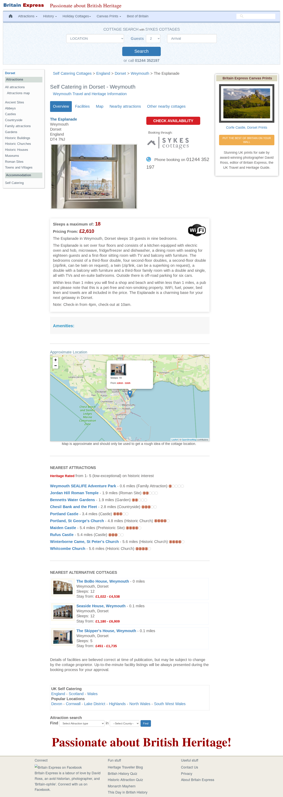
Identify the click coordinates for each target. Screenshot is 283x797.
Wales (92, 694)
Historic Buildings (17, 138)
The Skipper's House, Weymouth (106, 631)
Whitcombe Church (67, 548)
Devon (56, 704)
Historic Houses (16, 150)
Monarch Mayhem (122, 785)
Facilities (82, 106)
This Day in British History (127, 791)
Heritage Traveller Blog (125, 766)
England (103, 73)
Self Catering (14, 183)
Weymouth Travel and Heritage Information (90, 94)
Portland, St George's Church (77, 521)
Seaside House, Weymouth (101, 606)
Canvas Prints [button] (108, 16)
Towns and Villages (19, 167)
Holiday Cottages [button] (76, 16)
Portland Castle (64, 514)
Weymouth (140, 73)
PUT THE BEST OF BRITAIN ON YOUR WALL (247, 140)
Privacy (186, 773)
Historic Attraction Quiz (125, 779)
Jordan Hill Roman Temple (74, 493)
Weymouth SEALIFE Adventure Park (83, 486)
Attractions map (18, 93)
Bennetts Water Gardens (72, 500)
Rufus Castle (62, 535)
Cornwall (73, 704)
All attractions (15, 87)
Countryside (13, 120)
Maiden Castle (63, 528)
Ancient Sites (14, 102)
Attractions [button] (26, 16)
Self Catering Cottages (72, 73)
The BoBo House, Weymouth (102, 581)
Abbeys (10, 108)
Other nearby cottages (166, 106)
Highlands (117, 704)
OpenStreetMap (189, 439)
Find (54, 723)
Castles (10, 114)
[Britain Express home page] (23, 5)
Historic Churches (18, 144)
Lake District (94, 704)
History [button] (49, 16)
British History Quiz (122, 773)
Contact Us (189, 766)
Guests (138, 38)
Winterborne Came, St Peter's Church (84, 541)
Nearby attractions (125, 106)
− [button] (55, 365)
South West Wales (170, 704)
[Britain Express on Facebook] (58, 766)
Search (141, 51)
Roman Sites (14, 162)
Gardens (11, 132)
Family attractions (18, 126)
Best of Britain (137, 16)
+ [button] (55, 359)
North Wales (139, 704)
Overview (61, 106)
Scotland (76, 694)
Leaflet (175, 439)
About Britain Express (197, 779)
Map (99, 106)
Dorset (120, 73)
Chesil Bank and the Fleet (73, 507)
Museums (12, 156)
